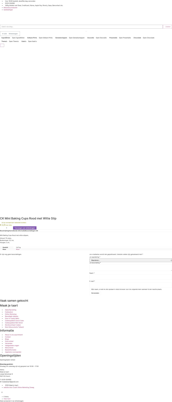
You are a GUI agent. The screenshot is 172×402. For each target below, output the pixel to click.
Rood (17, 249)
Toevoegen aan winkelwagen (25, 228)
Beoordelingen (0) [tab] (31, 231)
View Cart (7, 399)
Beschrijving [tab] (4, 231)
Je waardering (94, 257)
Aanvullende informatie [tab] (17, 231)
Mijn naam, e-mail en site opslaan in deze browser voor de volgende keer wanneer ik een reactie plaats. (126, 289)
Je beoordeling (95, 262)
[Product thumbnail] (2, 45)
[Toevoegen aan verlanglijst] (38, 227)
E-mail (92, 281)
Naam (92, 273)
